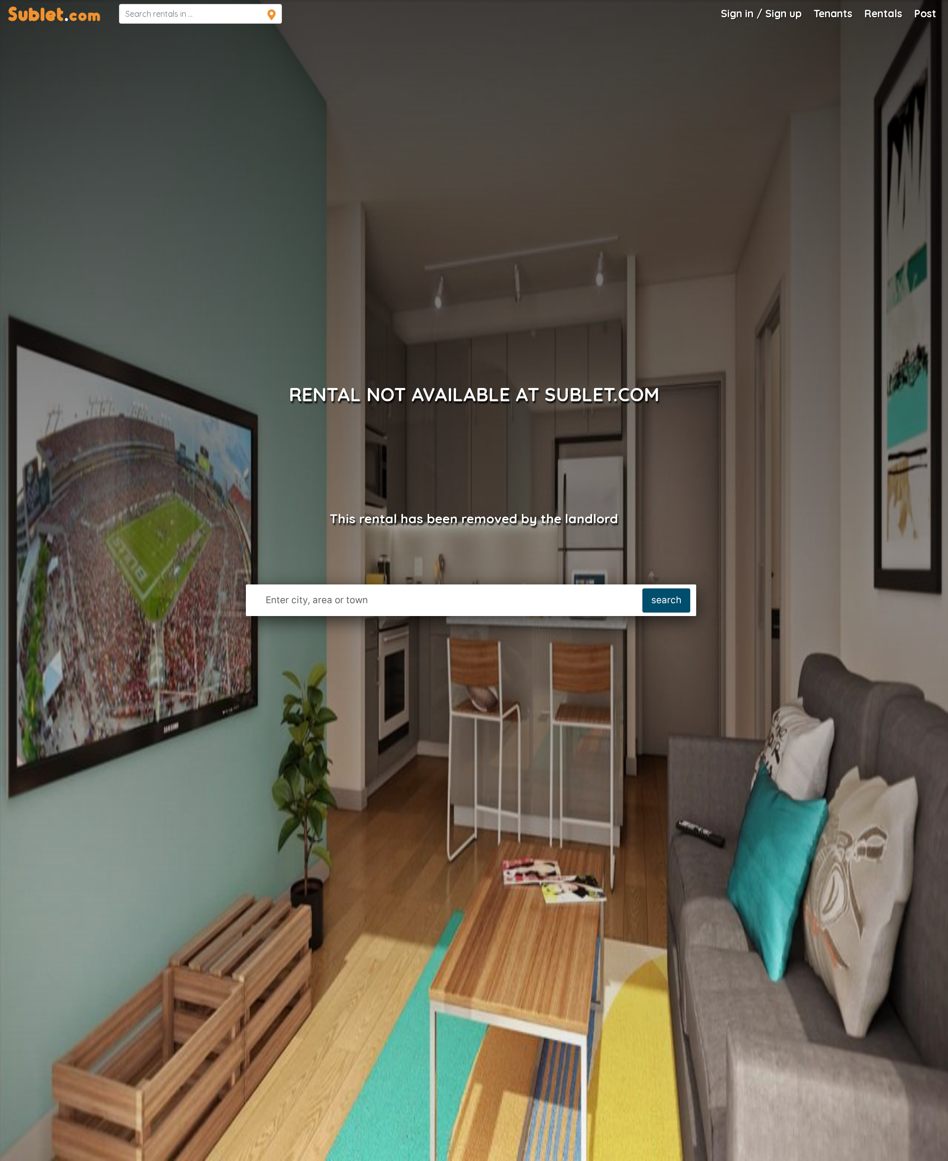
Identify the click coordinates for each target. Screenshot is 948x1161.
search (666, 600)
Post (925, 13)
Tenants (833, 13)
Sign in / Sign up (761, 13)
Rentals (883, 13)
